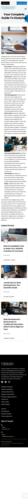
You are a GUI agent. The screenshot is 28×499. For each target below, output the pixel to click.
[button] (25, 9)
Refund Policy (11, 443)
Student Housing (6, 414)
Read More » (7, 255)
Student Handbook (7, 389)
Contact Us (4, 399)
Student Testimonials (7, 394)
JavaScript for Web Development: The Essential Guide (12, 285)
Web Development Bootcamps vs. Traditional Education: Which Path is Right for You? (14, 324)
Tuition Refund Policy (7, 392)
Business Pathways (7, 387)
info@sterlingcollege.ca (8, 436)
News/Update (5, 404)
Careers (3, 409)
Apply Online (5, 402)
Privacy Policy (4, 443)
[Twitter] (6, 382)
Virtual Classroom (6, 416)
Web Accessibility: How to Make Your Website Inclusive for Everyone (14, 248)
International (5, 411)
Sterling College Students (9, 397)
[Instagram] (9, 382)
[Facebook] (2, 382)
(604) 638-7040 (6, 429)
